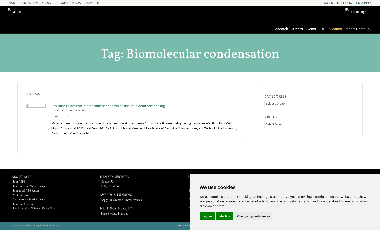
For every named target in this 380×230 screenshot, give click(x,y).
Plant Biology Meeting (114, 214)
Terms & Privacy (31, 2)
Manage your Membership (29, 186)
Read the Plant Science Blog (34, 208)
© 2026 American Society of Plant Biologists (35, 225)
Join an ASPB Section (26, 191)
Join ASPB (19, 182)
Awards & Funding (116, 195)
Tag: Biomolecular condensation (190, 54)
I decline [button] (224, 216)
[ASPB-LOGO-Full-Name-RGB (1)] (43, 18)
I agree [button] (207, 216)
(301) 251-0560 (110, 186)
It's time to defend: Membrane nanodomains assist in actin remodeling (108, 105)
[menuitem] (347, 3)
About (12, 2)
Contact (51, 2)
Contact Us (108, 182)
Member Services (114, 177)
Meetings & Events (116, 208)
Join (63, 2)
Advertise (93, 2)
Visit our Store (21, 195)
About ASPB (22, 177)
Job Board (76, 2)
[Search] (369, 31)
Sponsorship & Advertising (29, 199)
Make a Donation (23, 204)
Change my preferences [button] (253, 216)
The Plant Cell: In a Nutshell (68, 110)
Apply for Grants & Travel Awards (121, 200)
